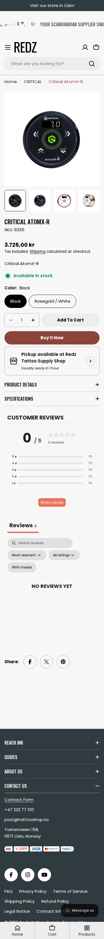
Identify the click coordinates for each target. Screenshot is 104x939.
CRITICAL (33, 81)
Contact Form (19, 799)
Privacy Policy (32, 891)
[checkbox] (21, 567)
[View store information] (90, 361)
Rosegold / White (52, 301)
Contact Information (58, 911)
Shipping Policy (19, 901)
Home (10, 81)
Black (15, 301)
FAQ (8, 891)
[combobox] (52, 63)
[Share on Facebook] (30, 661)
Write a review (52, 502)
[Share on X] (46, 661)
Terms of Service (70, 891)
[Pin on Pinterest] (63, 661)
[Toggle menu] (7, 47)
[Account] (85, 47)
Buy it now (52, 338)
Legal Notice (17, 911)
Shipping (37, 251)
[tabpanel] (52, 592)
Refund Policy (55, 901)
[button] (52, 456)
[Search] (91, 63)
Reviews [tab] (23, 525)
